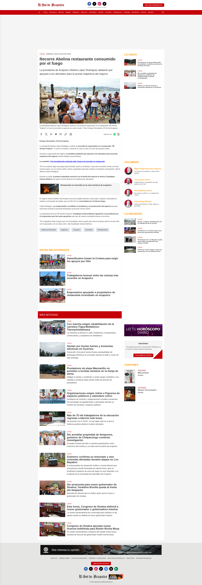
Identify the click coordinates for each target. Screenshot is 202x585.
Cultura (108, 12)
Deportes (135, 12)
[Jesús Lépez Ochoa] (128, 181)
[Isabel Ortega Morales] (128, 203)
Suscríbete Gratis (143, 355)
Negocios (64, 230)
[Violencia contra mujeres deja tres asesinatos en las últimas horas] (130, 249)
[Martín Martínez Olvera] (128, 192)
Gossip (101, 12)
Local (45, 12)
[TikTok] (104, 4)
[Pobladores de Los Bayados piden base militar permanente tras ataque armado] (130, 240)
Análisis (84, 12)
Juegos (150, 12)
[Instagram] (99, 4)
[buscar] (163, 12)
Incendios (88, 230)
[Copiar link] (65, 134)
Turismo (127, 12)
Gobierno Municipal (48, 230)
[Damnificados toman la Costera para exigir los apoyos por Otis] (52, 261)
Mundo (68, 12)
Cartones (92, 12)
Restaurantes (103, 230)
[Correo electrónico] (60, 134)
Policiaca (53, 12)
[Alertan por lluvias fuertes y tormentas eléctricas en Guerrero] (52, 352)
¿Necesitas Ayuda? (101, 563)
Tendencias (117, 12)
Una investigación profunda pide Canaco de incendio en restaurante (77, 161)
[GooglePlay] (116, 569)
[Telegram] (55, 134)
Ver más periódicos (153, 5)
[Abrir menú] (39, 12)
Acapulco (76, 230)
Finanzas (75, 12)
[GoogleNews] (106, 569)
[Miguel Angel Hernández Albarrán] (128, 171)
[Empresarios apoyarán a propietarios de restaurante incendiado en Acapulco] (52, 295)
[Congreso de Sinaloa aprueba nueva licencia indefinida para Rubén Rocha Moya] (52, 530)
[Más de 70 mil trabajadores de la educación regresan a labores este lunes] (52, 419)
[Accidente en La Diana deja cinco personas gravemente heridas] (130, 230)
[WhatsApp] (51, 134)
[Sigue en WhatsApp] (114, 134)
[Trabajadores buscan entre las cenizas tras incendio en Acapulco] (52, 278)
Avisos (143, 12)
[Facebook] (89, 4)
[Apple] (111, 569)
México (61, 12)
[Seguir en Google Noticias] (118, 134)
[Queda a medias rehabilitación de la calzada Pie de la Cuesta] (130, 221)
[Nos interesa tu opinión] (101, 550)
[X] (94, 4)
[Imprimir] (70, 134)
